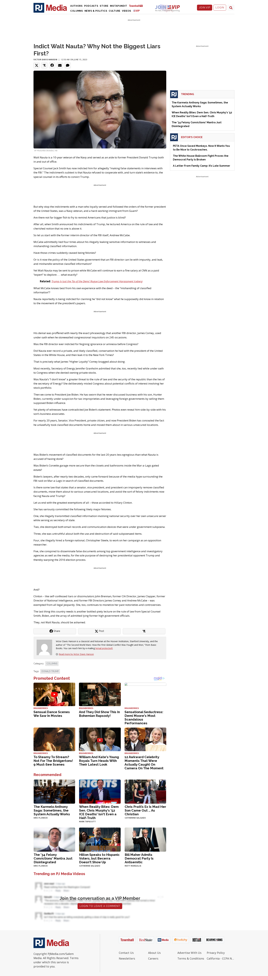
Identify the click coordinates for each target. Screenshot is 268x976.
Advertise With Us (189, 953)
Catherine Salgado (135, 818)
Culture (114, 10)
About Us (154, 953)
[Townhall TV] (137, 6)
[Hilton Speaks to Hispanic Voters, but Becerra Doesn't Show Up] (100, 839)
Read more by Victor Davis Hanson (76, 654)
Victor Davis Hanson (45, 59)
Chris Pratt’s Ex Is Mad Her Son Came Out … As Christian (145, 810)
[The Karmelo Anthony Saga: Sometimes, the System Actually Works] (54, 791)
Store (104, 6)
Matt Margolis (133, 866)
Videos (126, 10)
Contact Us (126, 953)
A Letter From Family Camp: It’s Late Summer (201, 165)
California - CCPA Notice (220, 958)
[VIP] (136, 11)
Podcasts (91, 6)
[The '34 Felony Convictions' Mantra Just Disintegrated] (54, 839)
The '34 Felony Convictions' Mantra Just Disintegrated (53, 858)
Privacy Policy (216, 953)
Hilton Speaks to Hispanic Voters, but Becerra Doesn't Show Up (99, 858)
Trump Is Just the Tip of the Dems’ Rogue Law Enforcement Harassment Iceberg (97, 281)
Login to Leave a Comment (100, 906)
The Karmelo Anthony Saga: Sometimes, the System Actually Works (52, 810)
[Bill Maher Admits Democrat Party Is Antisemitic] (145, 839)
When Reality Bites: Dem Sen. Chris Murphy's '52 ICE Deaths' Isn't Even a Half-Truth (99, 812)
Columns (76, 10)
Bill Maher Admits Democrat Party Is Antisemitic (139, 858)
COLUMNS (52, 663)
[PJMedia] (50, 7)
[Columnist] (46, 647)
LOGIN (219, 7)
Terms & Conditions (190, 958)
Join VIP (204, 7)
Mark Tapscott (87, 822)
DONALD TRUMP (50, 671)
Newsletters (127, 958)
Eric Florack (41, 818)
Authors (76, 6)
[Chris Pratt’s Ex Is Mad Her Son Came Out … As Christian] (145, 791)
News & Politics (96, 10)
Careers (153, 958)
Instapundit (118, 6)
